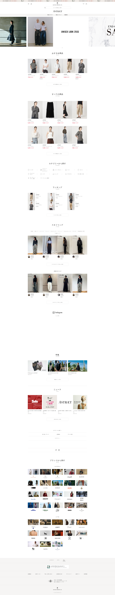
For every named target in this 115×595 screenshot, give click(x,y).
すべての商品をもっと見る (57, 153)
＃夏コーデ (36, 231)
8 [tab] (61, 47)
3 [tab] (55, 47)
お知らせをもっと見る (57, 419)
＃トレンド (47, 231)
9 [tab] (62, 47)
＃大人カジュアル (53, 231)
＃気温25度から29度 (81, 231)
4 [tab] (56, 47)
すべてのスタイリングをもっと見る (57, 264)
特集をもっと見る (57, 379)
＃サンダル (74, 231)
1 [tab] (52, 47)
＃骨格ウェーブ (57, 233)
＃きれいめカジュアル (67, 231)
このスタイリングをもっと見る (57, 302)
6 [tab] (58, 47)
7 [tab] (59, 47)
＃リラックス (42, 231)
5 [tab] (57, 47)
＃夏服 (32, 231)
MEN (58, 560)
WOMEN (52, 560)
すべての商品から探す (57, 7)
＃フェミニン (60, 231)
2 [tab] (54, 47)
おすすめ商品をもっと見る (57, 84)
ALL (64, 560)
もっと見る (57, 315)
